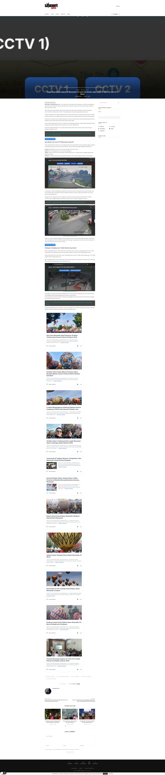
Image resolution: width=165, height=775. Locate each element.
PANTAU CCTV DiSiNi (50, 139)
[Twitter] (113, 14)
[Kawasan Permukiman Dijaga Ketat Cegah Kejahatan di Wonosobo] (53, 714)
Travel (52, 14)
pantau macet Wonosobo (86, 676)
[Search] (119, 14)
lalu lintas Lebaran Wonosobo (63, 676)
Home (62, 87)
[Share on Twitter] (72, 683)
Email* (99, 111)
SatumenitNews (88, 770)
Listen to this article (51, 102)
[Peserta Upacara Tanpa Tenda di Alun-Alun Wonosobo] (70, 714)
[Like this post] (69, 683)
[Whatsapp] (117, 14)
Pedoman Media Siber (89, 768)
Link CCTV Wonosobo (75, 676)
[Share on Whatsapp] (76, 683)
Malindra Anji (79, 96)
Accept (105, 773)
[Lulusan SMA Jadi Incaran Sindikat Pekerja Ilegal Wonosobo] (87, 714)
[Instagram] (114, 14)
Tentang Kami (74, 768)
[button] (46, 717)
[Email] (116, 14)
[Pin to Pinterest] (73, 683)
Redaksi (80, 768)
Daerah (68, 14)
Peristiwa (63, 14)
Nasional (47, 14)
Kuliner (57, 14)
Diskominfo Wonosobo (50, 676)
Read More (111, 773)
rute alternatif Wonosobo (51, 678)
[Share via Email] (79, 683)
